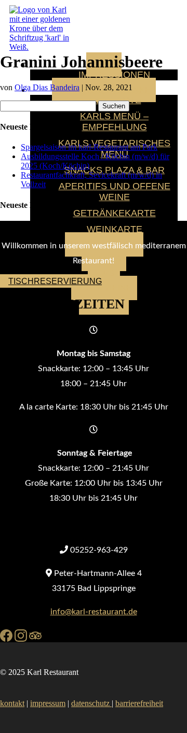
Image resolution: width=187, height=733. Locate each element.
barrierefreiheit (139, 703)
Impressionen (114, 74)
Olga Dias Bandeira (47, 87)
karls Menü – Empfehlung (114, 121)
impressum (47, 703)
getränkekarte (114, 213)
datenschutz (91, 703)
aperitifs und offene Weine (114, 191)
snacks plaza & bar (114, 170)
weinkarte (114, 229)
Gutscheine (104, 288)
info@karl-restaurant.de (93, 612)
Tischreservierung (55, 281)
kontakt (12, 703)
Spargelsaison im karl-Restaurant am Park (89, 147)
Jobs (104, 273)
